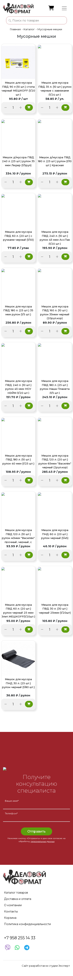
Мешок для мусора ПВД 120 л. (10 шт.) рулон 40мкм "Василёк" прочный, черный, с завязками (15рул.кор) (18, 535)
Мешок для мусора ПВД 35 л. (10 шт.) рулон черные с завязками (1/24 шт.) (54, 88)
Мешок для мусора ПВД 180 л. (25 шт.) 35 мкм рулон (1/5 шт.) (18, 310)
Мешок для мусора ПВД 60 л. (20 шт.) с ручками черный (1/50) (18, 235)
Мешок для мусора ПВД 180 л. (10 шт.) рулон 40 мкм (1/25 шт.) (18, 459)
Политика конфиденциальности (27, 924)
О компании (13, 905)
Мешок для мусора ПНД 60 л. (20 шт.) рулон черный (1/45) (54, 534)
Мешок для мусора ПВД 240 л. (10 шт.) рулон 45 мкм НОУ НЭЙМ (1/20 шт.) (18, 386)
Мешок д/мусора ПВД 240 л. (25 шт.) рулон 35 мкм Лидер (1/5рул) (18, 161)
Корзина (10, 918)
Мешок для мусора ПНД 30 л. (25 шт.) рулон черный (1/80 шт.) (18, 683)
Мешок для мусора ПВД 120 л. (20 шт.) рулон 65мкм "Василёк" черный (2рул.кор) (55, 461)
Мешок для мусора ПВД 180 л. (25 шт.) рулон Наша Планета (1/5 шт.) (55, 386)
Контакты (11, 911)
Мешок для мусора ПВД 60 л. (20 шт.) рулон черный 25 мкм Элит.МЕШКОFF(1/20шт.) (18, 610)
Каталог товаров (16, 892)
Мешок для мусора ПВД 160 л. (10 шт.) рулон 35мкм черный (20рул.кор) (54, 312)
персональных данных (43, 841)
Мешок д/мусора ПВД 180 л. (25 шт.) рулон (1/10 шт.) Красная (55, 161)
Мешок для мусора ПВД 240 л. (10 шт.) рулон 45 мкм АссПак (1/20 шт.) (55, 237)
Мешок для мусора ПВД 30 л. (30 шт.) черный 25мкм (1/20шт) (55, 608)
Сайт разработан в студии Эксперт (46, 965)
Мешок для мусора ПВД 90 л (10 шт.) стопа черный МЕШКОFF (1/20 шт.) (18, 88)
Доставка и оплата (17, 899)
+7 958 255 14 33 (19, 937)
